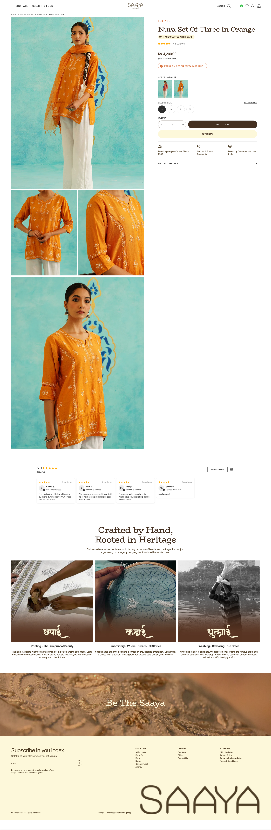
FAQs (180, 755)
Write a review (217, 469)
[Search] (228, 6)
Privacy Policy (226, 755)
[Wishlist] (247, 6)
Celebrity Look (142, 764)
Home (13, 14)
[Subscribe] (79, 763)
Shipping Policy (226, 752)
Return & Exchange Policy (231, 758)
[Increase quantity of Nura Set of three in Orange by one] (183, 124)
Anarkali (139, 767)
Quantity (162, 118)
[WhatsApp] (241, 6)
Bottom (139, 761)
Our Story (182, 752)
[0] (259, 6)
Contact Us (183, 758)
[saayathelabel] (135, 6)
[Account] (252, 6)
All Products (26, 14)
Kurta (138, 758)
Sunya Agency (124, 812)
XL (191, 110)
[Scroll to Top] (265, 814)
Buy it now (207, 134)
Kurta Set (140, 755)
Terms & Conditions (229, 761)
